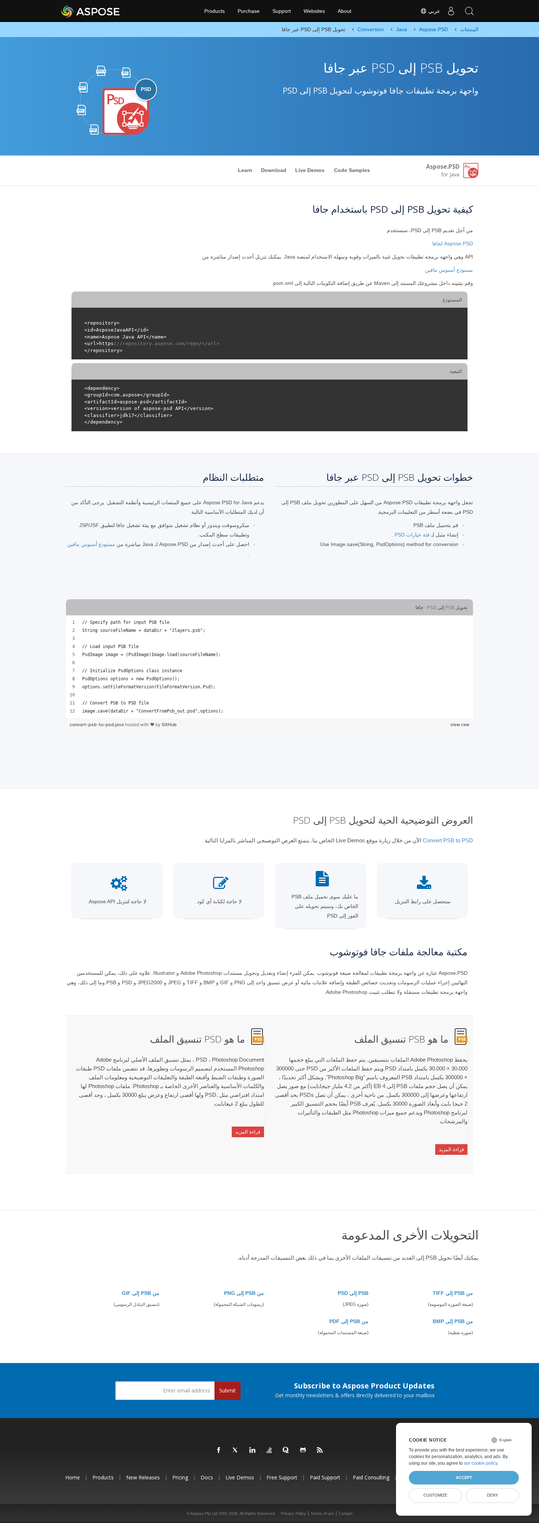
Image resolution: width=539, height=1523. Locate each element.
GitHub (169, 724)
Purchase (249, 11)
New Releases (143, 1477)
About (344, 11)
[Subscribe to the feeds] (320, 1450)
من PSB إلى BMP (453, 1321)
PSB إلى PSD (353, 1293)
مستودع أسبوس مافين (449, 270)
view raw (459, 724)
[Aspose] (90, 11)
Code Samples (352, 170)
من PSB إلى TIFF (453, 1293)
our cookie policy (480, 1463)
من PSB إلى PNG (244, 1293)
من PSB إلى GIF (141, 1293)
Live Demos (309, 170)
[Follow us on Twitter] (236, 1450)
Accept (464, 1477)
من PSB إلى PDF (348, 1321)
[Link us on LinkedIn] (252, 1450)
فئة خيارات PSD (412, 535)
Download (273, 170)
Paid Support (325, 1477)
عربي (433, 11)
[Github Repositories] (303, 1450)
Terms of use (322, 1513)
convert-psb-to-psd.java (97, 724)
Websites (314, 11)
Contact (345, 1513)
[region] (269, 666)
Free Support (282, 1477)
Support (281, 11)
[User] (451, 11)
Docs (207, 1477)
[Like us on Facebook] (219, 1450)
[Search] (469, 11)
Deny (492, 1495)
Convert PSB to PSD (448, 840)
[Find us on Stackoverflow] (269, 1450)
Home (72, 1477)
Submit (227, 1390)
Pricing (180, 1477)
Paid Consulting (371, 1477)
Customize (435, 1495)
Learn (245, 170)
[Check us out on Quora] (286, 1450)
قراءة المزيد (451, 1149)
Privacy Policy (293, 1513)
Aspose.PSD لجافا (452, 243)
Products (214, 11)
